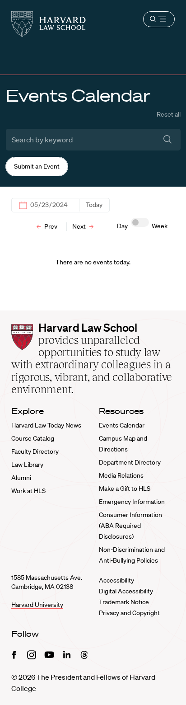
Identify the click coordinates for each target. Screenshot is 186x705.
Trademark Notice (124, 602)
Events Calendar (121, 425)
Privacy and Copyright (129, 613)
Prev (50, 226)
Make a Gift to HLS (124, 488)
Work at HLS (28, 491)
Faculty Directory (35, 451)
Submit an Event (37, 166)
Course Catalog (32, 438)
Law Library (27, 465)
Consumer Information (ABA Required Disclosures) (130, 525)
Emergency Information (132, 502)
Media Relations (121, 475)
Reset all (169, 114)
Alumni (21, 478)
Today (94, 205)
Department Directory (130, 462)
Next (79, 226)
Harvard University (37, 605)
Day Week (142, 226)
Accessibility (116, 580)
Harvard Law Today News (46, 425)
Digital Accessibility (126, 591)
